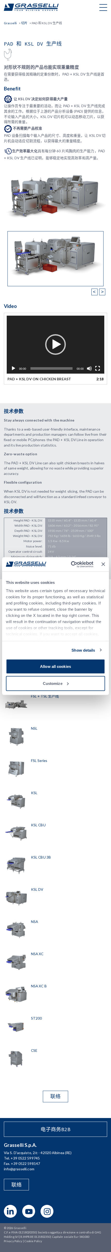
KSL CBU (38, 825)
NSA (34, 921)
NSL (34, 728)
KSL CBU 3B (41, 857)
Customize (52, 683)
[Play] (13, 368)
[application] (55, 345)
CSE (34, 1050)
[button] (55, 344)
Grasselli (31, 7)
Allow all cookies (55, 666)
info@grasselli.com (19, 1169)
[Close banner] (103, 564)
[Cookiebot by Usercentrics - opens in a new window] (71, 564)
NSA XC (37, 954)
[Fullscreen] (97, 368)
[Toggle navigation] (103, 7)
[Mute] (89, 368)
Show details (83, 650)
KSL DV (37, 889)
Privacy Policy (13, 1241)
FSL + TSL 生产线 (45, 696)
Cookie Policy (33, 1241)
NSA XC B (39, 986)
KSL (34, 793)
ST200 (36, 1018)
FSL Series (39, 760)
